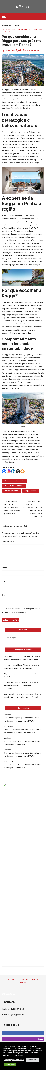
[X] (18, 471)
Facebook (10, 979)
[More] (22, 471)
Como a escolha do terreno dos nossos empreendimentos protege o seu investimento (21, 685)
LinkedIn (35, 979)
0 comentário (34, 50)
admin (7, 50)
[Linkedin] (13, 471)
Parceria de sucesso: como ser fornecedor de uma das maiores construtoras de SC (22, 658)
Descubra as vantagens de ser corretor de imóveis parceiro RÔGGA (22, 743)
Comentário (8, 541)
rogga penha (30, 491)
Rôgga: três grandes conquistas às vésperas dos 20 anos (23, 675)
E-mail (5, 581)
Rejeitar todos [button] (32, 1060)
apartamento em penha (14, 481)
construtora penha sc (14, 486)
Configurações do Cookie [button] (14, 1060)
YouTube (24, 983)
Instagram (23, 979)
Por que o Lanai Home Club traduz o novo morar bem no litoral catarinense (22, 666)
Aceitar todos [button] (10, 1065)
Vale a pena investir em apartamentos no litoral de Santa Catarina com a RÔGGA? (32, 510)
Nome (5, 568)
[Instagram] (9, 471)
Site (3, 595)
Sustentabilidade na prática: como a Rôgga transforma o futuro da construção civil (22, 695)
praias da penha (11, 491)
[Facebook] (4, 471)
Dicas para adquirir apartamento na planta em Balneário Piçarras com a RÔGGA (22, 719)
